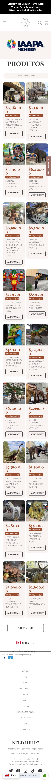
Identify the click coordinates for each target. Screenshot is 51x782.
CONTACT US (25, 729)
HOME (25, 683)
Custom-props (25, 718)
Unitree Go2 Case (25, 688)
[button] (5, 23)
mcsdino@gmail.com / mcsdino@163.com (25, 748)
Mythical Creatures (25, 712)
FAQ (25, 677)
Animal (25, 700)
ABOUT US (25, 671)
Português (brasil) (22, 651)
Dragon (25, 706)
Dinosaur (25, 694)
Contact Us (48, 165)
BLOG (26, 724)
